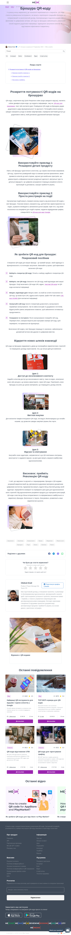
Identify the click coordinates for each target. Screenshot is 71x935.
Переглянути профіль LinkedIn (52, 585)
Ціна (38, 843)
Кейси (12, 6)
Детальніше (20, 721)
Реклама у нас (11, 848)
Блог (38, 866)
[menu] (7, 2)
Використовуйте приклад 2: (21, 76)
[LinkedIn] (16, 47)
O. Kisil (42, 716)
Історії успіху (43, 56)
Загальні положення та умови (16, 866)
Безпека (44, 544)
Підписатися (35, 897)
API (8, 841)
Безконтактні (30, 541)
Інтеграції (40, 848)
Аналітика (20, 541)
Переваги (10, 838)
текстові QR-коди (51, 284)
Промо (40, 541)
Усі (7, 56)
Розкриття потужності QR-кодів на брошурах (25, 69)
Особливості (28, 56)
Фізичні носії (60, 541)
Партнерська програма (14, 843)
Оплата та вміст (42, 841)
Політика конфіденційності (15, 863)
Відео (35, 56)
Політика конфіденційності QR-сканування (20, 869)
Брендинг (20, 544)
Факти (52, 544)
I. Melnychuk (12, 716)
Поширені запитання (43, 861)
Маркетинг (50, 541)
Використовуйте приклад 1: (21, 73)
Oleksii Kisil (11, 47)
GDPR (9, 873)
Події (28, 544)
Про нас (39, 838)
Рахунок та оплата (13, 861)
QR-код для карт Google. (41, 212)
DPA (8, 876)
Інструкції (13, 56)
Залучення (10, 541)
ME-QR (7, 6)
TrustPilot (39, 851)
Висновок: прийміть (18, 80)
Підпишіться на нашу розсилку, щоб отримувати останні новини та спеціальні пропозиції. (35, 883)
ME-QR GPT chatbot (13, 845)
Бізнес (35, 544)
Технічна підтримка (43, 873)
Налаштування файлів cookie (16, 871)
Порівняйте (40, 845)
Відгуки (39, 853)
